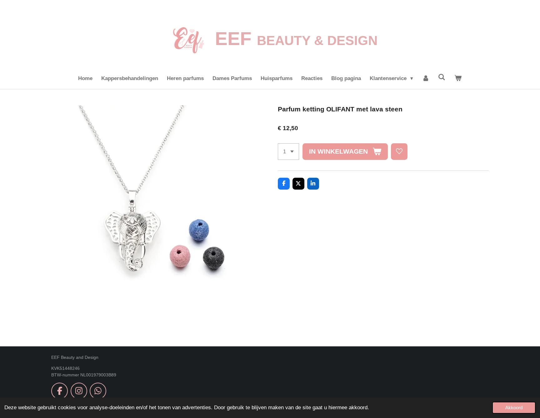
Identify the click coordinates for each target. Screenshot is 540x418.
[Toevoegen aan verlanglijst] (399, 151)
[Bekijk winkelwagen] (458, 78)
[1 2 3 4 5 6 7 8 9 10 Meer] (288, 151)
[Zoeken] (442, 77)
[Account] (426, 78)
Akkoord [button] (513, 407)
